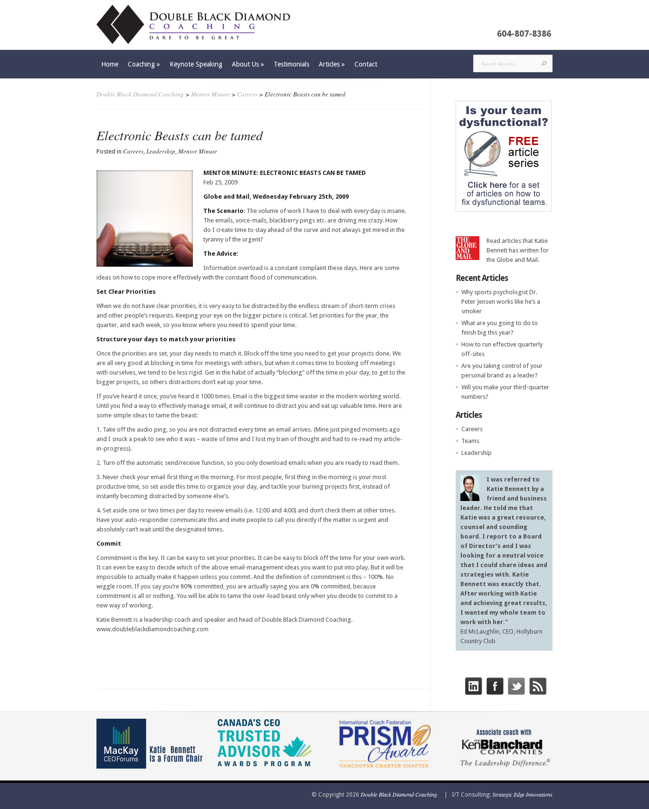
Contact (365, 64)
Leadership (160, 151)
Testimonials (291, 64)
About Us (248, 64)
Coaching (144, 64)
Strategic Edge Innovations (522, 794)
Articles (332, 64)
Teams (470, 440)
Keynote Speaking (196, 64)
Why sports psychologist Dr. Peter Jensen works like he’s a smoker (500, 302)
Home (109, 64)
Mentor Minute (210, 94)
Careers (247, 94)
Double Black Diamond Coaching (140, 94)
